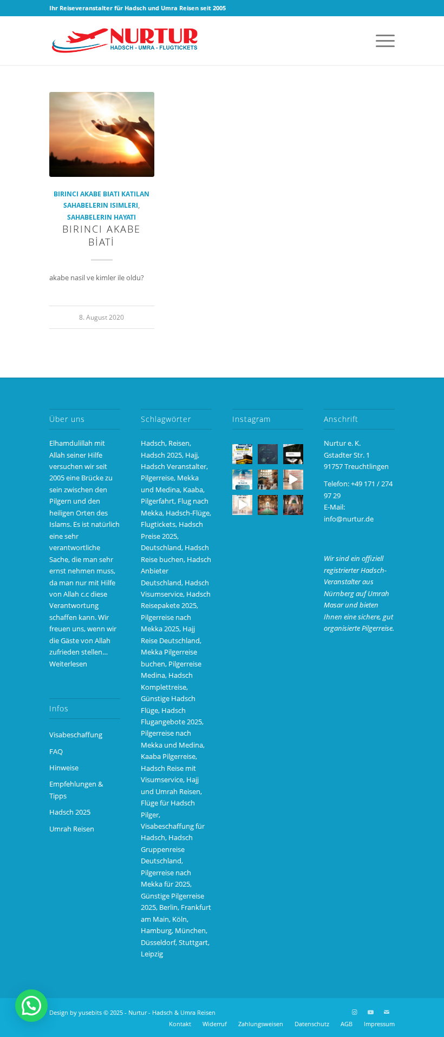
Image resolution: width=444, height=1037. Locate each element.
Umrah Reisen (71, 829)
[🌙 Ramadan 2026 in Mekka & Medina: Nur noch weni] (242, 454)
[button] (31, 1005)
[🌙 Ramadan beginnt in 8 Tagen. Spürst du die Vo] (293, 454)
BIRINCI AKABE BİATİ (101, 235)
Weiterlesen (68, 664)
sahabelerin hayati (101, 217)
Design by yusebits (75, 1012)
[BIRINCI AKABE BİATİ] (101, 134)
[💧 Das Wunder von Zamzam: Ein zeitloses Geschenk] (268, 480)
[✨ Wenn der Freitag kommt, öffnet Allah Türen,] (293, 480)
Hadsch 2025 (69, 812)
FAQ (56, 751)
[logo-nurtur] (127, 40)
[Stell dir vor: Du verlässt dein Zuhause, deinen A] (242, 505)
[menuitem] (380, 40)
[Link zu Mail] (386, 1012)
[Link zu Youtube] (370, 1012)
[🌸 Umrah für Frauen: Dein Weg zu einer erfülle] (293, 505)
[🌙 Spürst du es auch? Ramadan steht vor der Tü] (268, 454)
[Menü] (380, 40)
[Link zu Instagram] (354, 1012)
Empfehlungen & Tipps (76, 789)
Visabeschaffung (75, 734)
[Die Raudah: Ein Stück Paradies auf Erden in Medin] (268, 505)
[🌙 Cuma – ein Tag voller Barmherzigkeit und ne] (242, 480)
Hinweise (64, 767)
